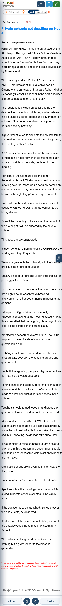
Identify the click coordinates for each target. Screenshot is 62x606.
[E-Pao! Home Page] (8, 4)
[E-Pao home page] (26, 601)
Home (18, 22)
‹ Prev (11, 601)
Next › (50, 601)
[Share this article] (35, 601)
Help (5, 590)
